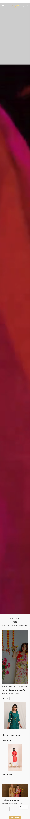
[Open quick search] (24, 6)
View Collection (7, 740)
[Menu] (3, 6)
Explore (5, 698)
